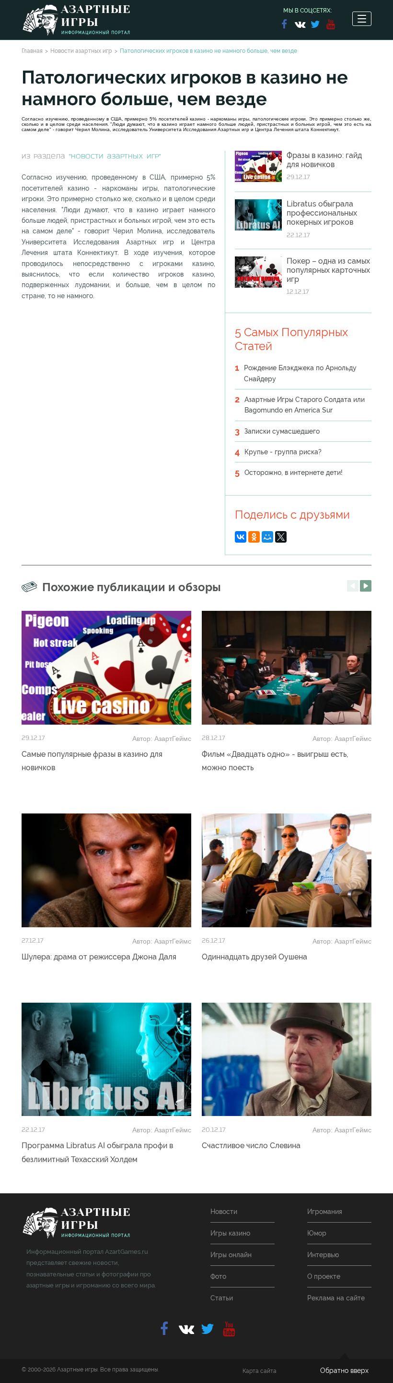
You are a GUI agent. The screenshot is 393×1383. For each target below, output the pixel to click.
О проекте (323, 1276)
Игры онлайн (231, 1255)
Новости (223, 1211)
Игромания (324, 1211)
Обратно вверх (344, 1370)
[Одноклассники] (254, 537)
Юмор (316, 1233)
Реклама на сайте (336, 1298)
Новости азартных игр (81, 51)
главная (76, 1223)
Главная (32, 51)
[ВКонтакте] (240, 537)
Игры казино (230, 1233)
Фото (218, 1276)
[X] (281, 537)
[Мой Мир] (267, 537)
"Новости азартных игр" (115, 156)
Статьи (221, 1298)
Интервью (323, 1255)
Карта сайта (260, 1371)
